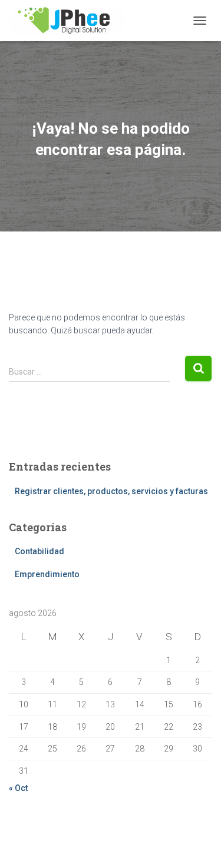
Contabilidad (39, 551)
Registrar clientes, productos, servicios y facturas (111, 491)
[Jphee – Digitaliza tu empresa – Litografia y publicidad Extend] (72, 20)
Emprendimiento (47, 574)
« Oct (18, 788)
